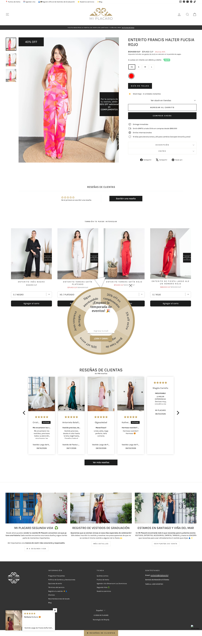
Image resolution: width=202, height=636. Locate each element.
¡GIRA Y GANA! (101, 338)
